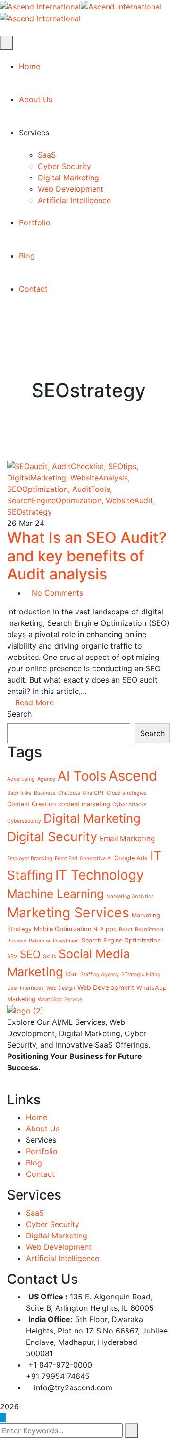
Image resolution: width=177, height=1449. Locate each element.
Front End (66, 858)
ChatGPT (93, 793)
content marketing (84, 804)
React (126, 929)
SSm (71, 974)
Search (19, 714)
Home (36, 1117)
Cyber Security (52, 1224)
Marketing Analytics (130, 896)
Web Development (105, 987)
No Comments (57, 592)
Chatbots (69, 793)
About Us (42, 1128)
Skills (49, 956)
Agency (46, 779)
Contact (40, 1174)
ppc (111, 929)
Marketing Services (68, 912)
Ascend (133, 775)
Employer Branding (29, 858)
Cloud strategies (127, 793)
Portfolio (42, 1151)
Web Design (60, 988)
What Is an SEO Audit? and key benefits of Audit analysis (87, 555)
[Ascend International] (40, 5)
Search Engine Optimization (121, 940)
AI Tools (82, 776)
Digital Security (52, 837)
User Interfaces (25, 988)
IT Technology (99, 875)
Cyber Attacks (129, 804)
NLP (98, 929)
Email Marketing (127, 838)
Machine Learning (55, 894)
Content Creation (31, 804)
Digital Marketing (92, 818)
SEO (30, 954)
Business (45, 793)
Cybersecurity (24, 821)
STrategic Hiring (140, 974)
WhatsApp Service (60, 999)
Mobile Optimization (62, 929)
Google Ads (131, 858)
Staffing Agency (99, 974)
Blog (34, 1162)
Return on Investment (54, 941)
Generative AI (96, 858)
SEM (12, 956)
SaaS (35, 1213)
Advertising (21, 779)
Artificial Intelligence (62, 1258)
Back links (19, 793)
